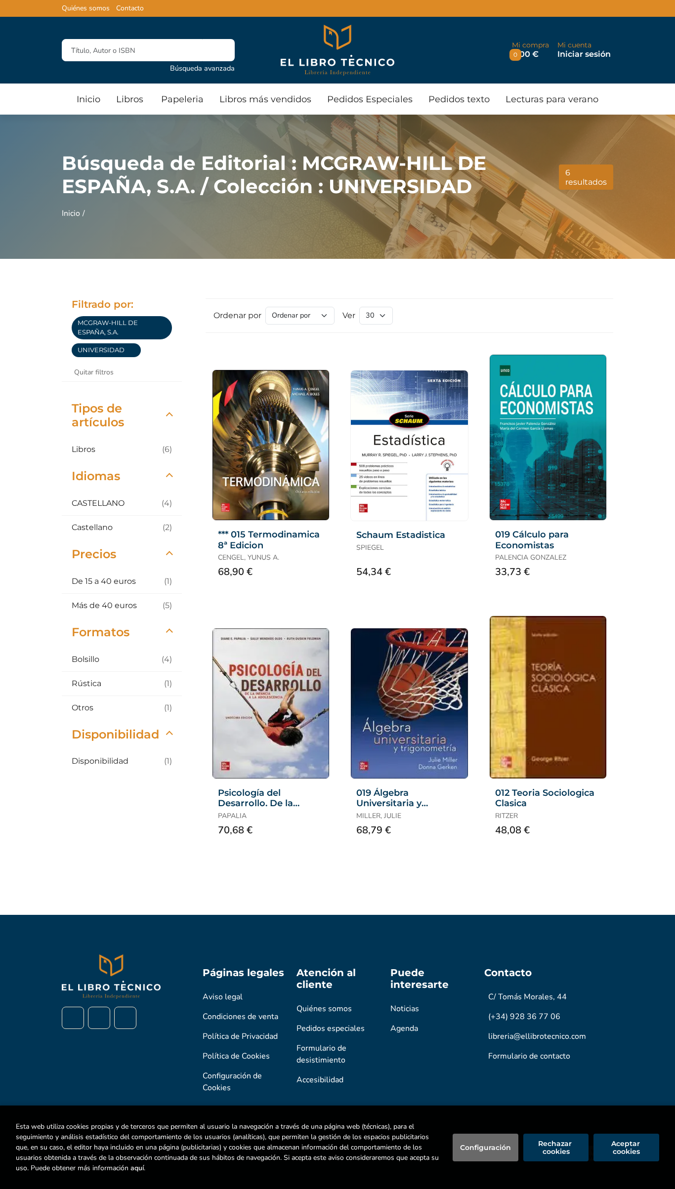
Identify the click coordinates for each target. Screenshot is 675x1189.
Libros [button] (129, 99)
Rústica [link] (122, 683)
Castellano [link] (122, 527)
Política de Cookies (236, 1056)
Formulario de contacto (529, 1056)
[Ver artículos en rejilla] (583, 316)
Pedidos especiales (330, 1028)
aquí (137, 1168)
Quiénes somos (86, 8)
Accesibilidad (319, 1079)
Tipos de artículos (98, 415)
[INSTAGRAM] (99, 1018)
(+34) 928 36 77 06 (524, 1016)
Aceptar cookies (626, 1147)
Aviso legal (223, 996)
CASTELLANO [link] (122, 503)
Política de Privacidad (240, 1036)
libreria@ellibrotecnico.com (537, 1036)
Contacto (130, 8)
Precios (94, 554)
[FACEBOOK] (73, 1018)
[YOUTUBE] (125, 1018)
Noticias (404, 1008)
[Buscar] (219, 50)
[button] (530, 50)
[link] (166, 327)
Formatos (100, 632)
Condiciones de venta (240, 1016)
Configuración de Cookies (232, 1081)
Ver (348, 315)
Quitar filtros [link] (94, 372)
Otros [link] (122, 707)
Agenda (404, 1028)
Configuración (485, 1147)
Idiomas (96, 476)
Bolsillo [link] (122, 659)
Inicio (71, 213)
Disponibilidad (115, 734)
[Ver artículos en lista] (596, 316)
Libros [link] (122, 449)
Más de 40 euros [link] (122, 605)
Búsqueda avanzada (202, 68)
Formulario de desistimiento (321, 1054)
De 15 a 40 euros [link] (122, 581)
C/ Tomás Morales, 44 (527, 996)
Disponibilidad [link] (122, 761)
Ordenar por (237, 315)
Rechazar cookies (556, 1147)
